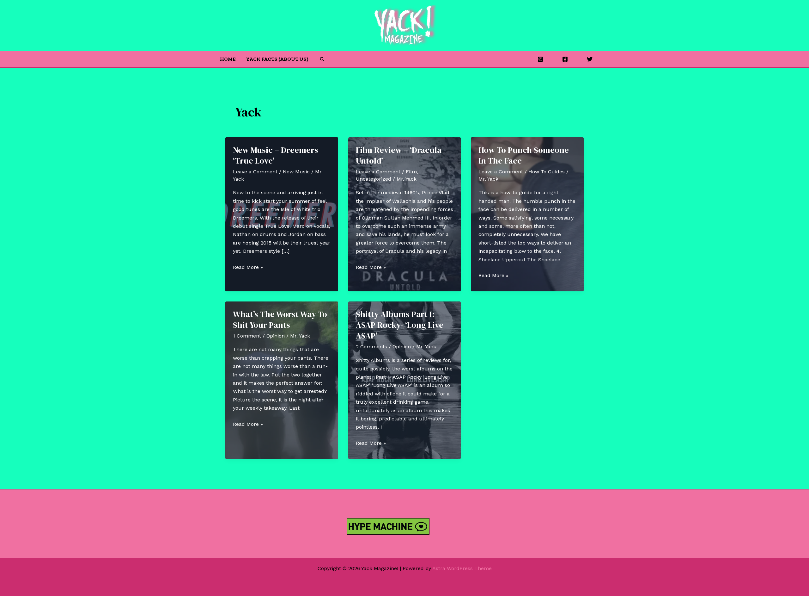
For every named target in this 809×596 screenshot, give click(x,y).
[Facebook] (565, 59)
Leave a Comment (255, 172)
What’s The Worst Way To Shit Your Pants (280, 319)
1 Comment (247, 336)
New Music (296, 172)
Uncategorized (373, 179)
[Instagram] (540, 59)
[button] (322, 59)
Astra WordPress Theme (462, 568)
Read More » (248, 267)
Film (411, 172)
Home (228, 59)
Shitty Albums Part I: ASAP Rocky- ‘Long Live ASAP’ (399, 324)
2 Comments (371, 347)
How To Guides (546, 172)
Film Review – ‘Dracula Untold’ (398, 155)
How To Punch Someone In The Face (523, 155)
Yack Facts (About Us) (277, 59)
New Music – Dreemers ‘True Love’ (275, 155)
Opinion (275, 336)
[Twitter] (589, 59)
